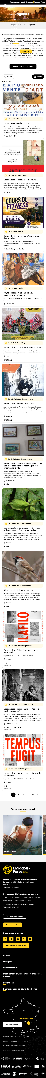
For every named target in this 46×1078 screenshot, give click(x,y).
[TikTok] (11, 939)
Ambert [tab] (5, 897)
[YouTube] (30, 939)
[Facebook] (5, 939)
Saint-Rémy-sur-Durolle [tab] (22, 900)
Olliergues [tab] (38, 897)
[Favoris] (22, 57)
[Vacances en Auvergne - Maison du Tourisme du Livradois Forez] (10, 6)
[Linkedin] (18, 939)
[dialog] (16, 945)
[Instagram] (24, 939)
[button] (14, 13)
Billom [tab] (11, 897)
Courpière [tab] (18, 897)
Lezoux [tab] (30, 897)
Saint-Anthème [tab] (8, 900)
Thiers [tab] (25, 897)
